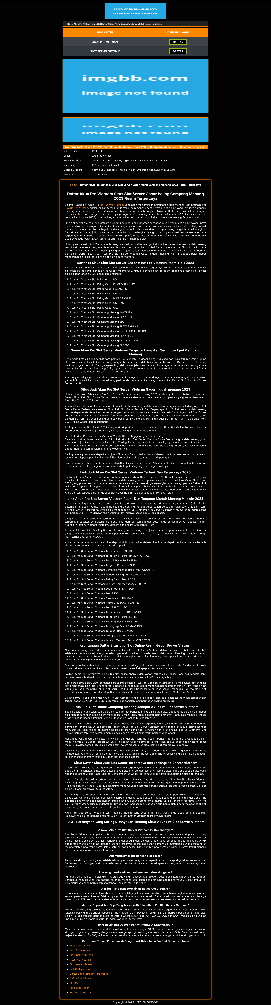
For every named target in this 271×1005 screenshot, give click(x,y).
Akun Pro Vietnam (78, 207)
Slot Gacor (76, 983)
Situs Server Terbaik (81, 954)
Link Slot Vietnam (80, 969)
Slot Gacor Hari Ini (80, 992)
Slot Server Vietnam (112, 204)
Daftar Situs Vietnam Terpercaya (89, 973)
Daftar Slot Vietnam (81, 978)
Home (73, 184)
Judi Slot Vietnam (80, 950)
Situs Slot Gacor (79, 987)
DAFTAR (178, 42)
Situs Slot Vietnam (80, 945)
